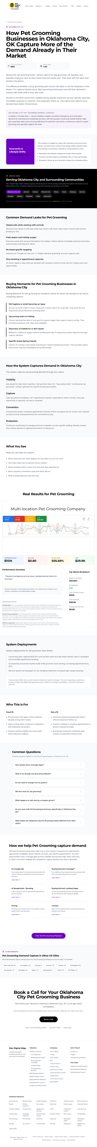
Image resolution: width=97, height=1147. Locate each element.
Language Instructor (26, 1115)
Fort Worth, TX (72, 970)
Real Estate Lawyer (80, 1119)
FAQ (72, 6)
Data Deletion (54, 1081)
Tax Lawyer (26, 1123)
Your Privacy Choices (56, 1078)
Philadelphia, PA (75, 965)
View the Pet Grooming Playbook (48, 936)
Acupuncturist (13, 1101)
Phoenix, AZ (62, 965)
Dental (11, 1104)
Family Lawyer (68, 1104)
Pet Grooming (13, 1119)
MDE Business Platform (37, 1073)
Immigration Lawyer (67, 1110)
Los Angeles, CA (25, 965)
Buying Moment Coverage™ (36, 1061)
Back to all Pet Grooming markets (36, 1027)
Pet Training (26, 1119)
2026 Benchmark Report (78, 1057)
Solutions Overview (35, 1051)
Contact (85, 6)
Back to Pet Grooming (15, 22)
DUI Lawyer (40, 1104)
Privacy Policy (54, 1066)
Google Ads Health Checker (38, 1085)
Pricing (54, 6)
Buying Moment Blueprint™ (38, 1079)
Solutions (38, 6)
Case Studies (63, 6)
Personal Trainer (55, 1114)
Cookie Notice (54, 1075)
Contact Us (73, 1051)
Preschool (53, 1119)
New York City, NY (10, 965)
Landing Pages (35, 1065)
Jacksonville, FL (48, 970)
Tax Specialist (40, 1123)
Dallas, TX (35, 970)
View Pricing (67, 1027)
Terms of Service (55, 1063)
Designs (47, 6)
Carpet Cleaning (41, 1101)
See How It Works (55, 1027)
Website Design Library (37, 1076)
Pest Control (67, 1114)
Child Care (53, 1101)
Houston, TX (50, 965)
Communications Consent (58, 1072)
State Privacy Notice (56, 1069)
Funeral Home (27, 1109)
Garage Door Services (40, 1110)
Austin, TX (60, 970)
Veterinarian (67, 1123)
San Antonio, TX (9, 970)
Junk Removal (81, 1109)
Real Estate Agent (67, 1119)
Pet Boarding (81, 1114)
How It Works (29, 6)
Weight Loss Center (81, 1124)
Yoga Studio (13, 1128)
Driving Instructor (26, 1105)
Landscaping (13, 1114)
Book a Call (48, 1019)
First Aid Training (14, 1109)
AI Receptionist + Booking (36, 1069)
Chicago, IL (38, 965)
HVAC (52, 1109)
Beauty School (27, 1101)
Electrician (53, 1104)
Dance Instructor (82, 1101)
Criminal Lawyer (69, 1101)
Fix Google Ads (35, 1054)
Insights (78, 6)
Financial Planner (82, 1104)
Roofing (11, 1123)
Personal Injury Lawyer (40, 1115)
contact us (56, 201)
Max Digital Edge (17, 1048)
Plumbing (39, 1119)
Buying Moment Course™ (37, 1082)
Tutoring (52, 1123)
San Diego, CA (22, 970)
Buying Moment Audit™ (38, 1057)
